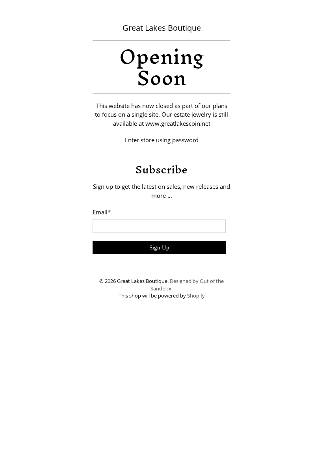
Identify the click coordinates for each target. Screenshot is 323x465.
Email (102, 212)
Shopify (196, 295)
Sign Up (159, 247)
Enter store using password (162, 140)
